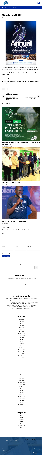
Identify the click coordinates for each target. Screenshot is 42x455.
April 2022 (22, 392)
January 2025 (21, 347)
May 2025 (22, 341)
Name (3, 246)
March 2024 (21, 364)
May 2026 (22, 323)
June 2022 (22, 390)
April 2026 (22, 325)
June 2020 (22, 400)
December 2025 (21, 333)
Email (16, 246)
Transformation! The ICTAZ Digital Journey (21, 284)
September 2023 (21, 372)
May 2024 (22, 359)
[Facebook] (33, 453)
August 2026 (21, 319)
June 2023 (22, 376)
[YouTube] (39, 453)
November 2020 (21, 398)
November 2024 (21, 351)
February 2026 (21, 329)
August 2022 (21, 386)
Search (21, 264)
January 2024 (21, 368)
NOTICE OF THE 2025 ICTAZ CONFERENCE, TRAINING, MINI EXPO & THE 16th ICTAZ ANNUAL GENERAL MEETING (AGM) (23, 300)
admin (5, 302)
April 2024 (22, 362)
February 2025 (21, 345)
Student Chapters (21, 425)
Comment (4, 233)
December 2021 (21, 396)
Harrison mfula (15, 308)
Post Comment (6, 256)
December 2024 (21, 349)
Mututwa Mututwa (8, 298)
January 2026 (21, 331)
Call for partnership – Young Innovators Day (21, 286)
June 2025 (22, 339)
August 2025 (21, 337)
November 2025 (21, 335)
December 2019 (21, 404)
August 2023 (21, 374)
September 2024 (21, 355)
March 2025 (21, 343)
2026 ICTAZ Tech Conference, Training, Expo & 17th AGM (25, 298)
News (9, 88)
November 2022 (21, 384)
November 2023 (21, 370)
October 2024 (21, 353)
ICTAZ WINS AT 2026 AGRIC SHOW (21, 282)
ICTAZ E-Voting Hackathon (24, 308)
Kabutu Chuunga (7, 300)
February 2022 (21, 394)
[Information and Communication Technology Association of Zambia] (5, 3)
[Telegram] (37, 453)
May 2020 (22, 402)
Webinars (22, 427)
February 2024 (21, 366)
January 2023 (21, 380)
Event (6, 88)
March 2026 (21, 327)
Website (29, 246)
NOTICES (10, 146)
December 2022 (21, 382)
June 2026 (22, 321)
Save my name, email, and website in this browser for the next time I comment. (20, 253)
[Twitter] (35, 453)
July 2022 (21, 388)
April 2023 (22, 378)
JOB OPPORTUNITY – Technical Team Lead (21, 288)
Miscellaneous (21, 419)
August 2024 (21, 357)
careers (21, 415)
